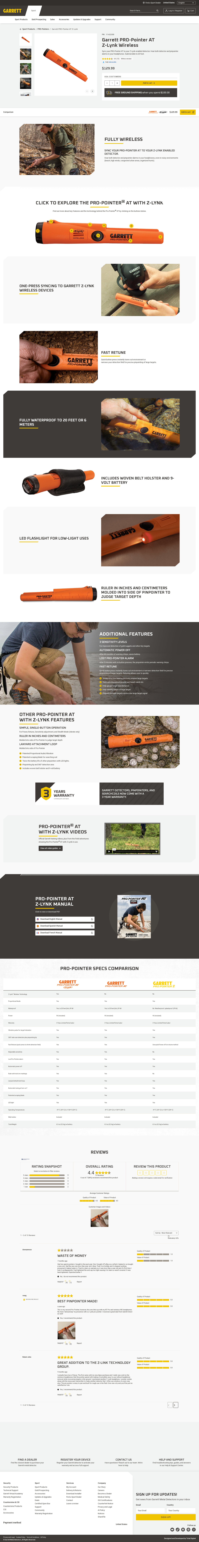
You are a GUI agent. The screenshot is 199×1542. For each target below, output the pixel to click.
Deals (37, 1500)
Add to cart (147, 83)
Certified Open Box (42, 1503)
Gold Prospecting (39, 19)
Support (98, 19)
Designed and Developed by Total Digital (180, 1538)
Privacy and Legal (105, 1507)
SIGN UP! (166, 1517)
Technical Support (10, 1490)
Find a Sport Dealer (153, 3)
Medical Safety (104, 1497)
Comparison (8, 112)
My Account (71, 1487)
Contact (69, 1500)
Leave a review (72, 1503)
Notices (101, 1513)
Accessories (64, 19)
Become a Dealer (105, 1494)
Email (138, 1505)
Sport (33, 11)
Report (79, 1282)
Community (110, 19)
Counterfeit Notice (105, 1503)
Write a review (126, 59)
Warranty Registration (12, 1497)
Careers (101, 1490)
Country (170, 1505)
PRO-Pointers (43, 29)
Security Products (10, 1487)
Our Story (102, 1487)
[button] (140, 1173)
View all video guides (49, 848)
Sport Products (21, 19)
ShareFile (101, 1517)
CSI (4, 1509)
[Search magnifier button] (157, 10)
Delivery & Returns (73, 1490)
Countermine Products (12, 1506)
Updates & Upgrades (81, 19)
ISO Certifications (105, 1500)
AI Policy (101, 1510)
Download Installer (73, 1494)
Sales (52, 19)
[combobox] (168, 1233)
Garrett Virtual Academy (13, 1494)
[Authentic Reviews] (25, 1159)
